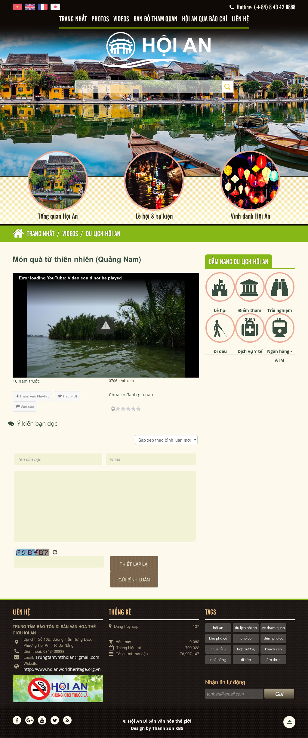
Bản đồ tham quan (155, 19)
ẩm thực (273, 659)
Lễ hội (220, 310)
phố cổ (245, 638)
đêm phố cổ (273, 638)
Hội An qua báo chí (204, 19)
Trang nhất (73, 19)
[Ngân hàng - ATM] (280, 333)
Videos (121, 19)
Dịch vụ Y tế (250, 351)
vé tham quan (273, 627)
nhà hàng (218, 659)
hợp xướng (246, 649)
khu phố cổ (218, 638)
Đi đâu (220, 351)
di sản (246, 659)
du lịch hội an (246, 627)
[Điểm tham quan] (250, 292)
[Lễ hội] (220, 292)
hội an (218, 627)
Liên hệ (240, 19)
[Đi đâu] (220, 333)
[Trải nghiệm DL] (279, 292)
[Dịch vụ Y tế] (250, 333)
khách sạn (273, 649)
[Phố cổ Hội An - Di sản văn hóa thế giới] (154, 49)
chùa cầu (218, 649)
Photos (100, 19)
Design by (157, 728)
